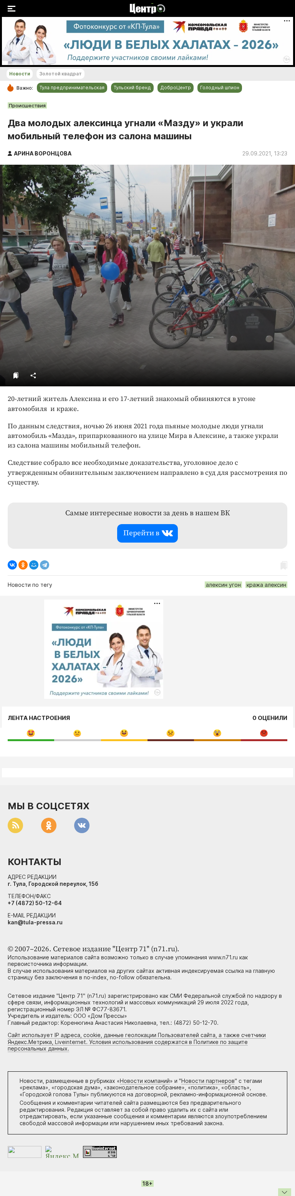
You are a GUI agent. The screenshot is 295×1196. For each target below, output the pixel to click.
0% (31, 733)
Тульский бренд (132, 87)
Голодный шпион (219, 87)
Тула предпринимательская (72, 87)
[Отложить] (15, 375)
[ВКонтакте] (12, 565)
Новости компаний (145, 1080)
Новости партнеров (208, 1080)
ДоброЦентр (175, 87)
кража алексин (266, 584)
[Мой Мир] (33, 565)
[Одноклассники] (23, 565)
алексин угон (223, 584)
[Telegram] (44, 565)
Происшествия (27, 105)
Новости (19, 74)
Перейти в (141, 533)
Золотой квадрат (60, 74)
